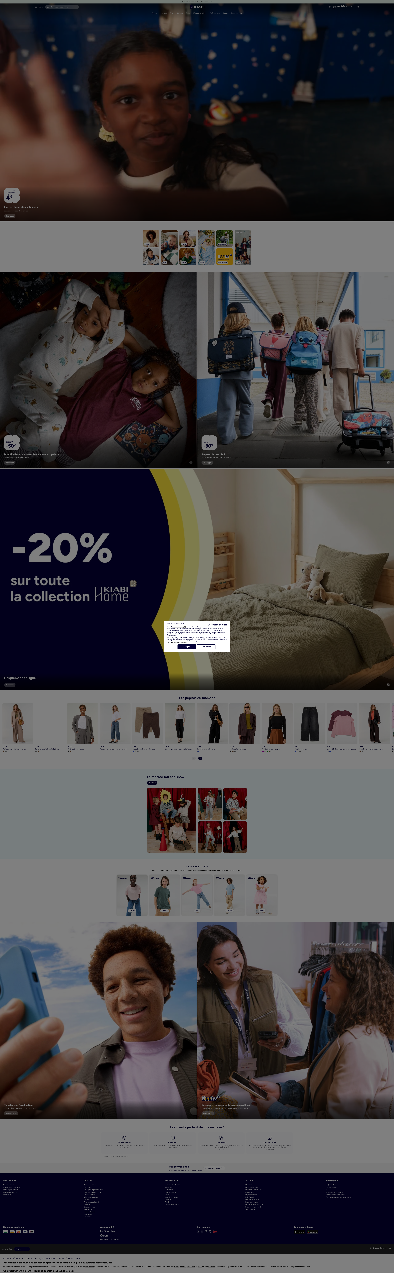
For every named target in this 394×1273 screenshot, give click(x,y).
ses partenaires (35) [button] (179, 627)
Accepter (186, 647)
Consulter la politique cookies (177, 642)
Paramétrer (206, 647)
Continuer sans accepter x (175, 623)
